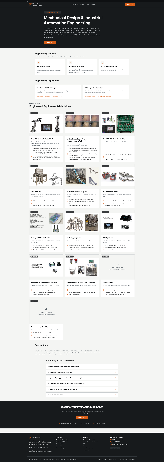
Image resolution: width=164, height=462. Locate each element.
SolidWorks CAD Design (62, 441)
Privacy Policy (101, 459)
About (87, 4)
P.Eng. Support (86, 444)
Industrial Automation (61, 444)
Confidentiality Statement (127, 459)
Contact (93, 4)
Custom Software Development (90, 441)
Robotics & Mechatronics (89, 439)
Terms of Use (112, 459)
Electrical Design (60, 448)
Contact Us (86, 450)
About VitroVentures (88, 448)
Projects (82, 4)
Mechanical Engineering (62, 439)
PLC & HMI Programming (62, 446)
